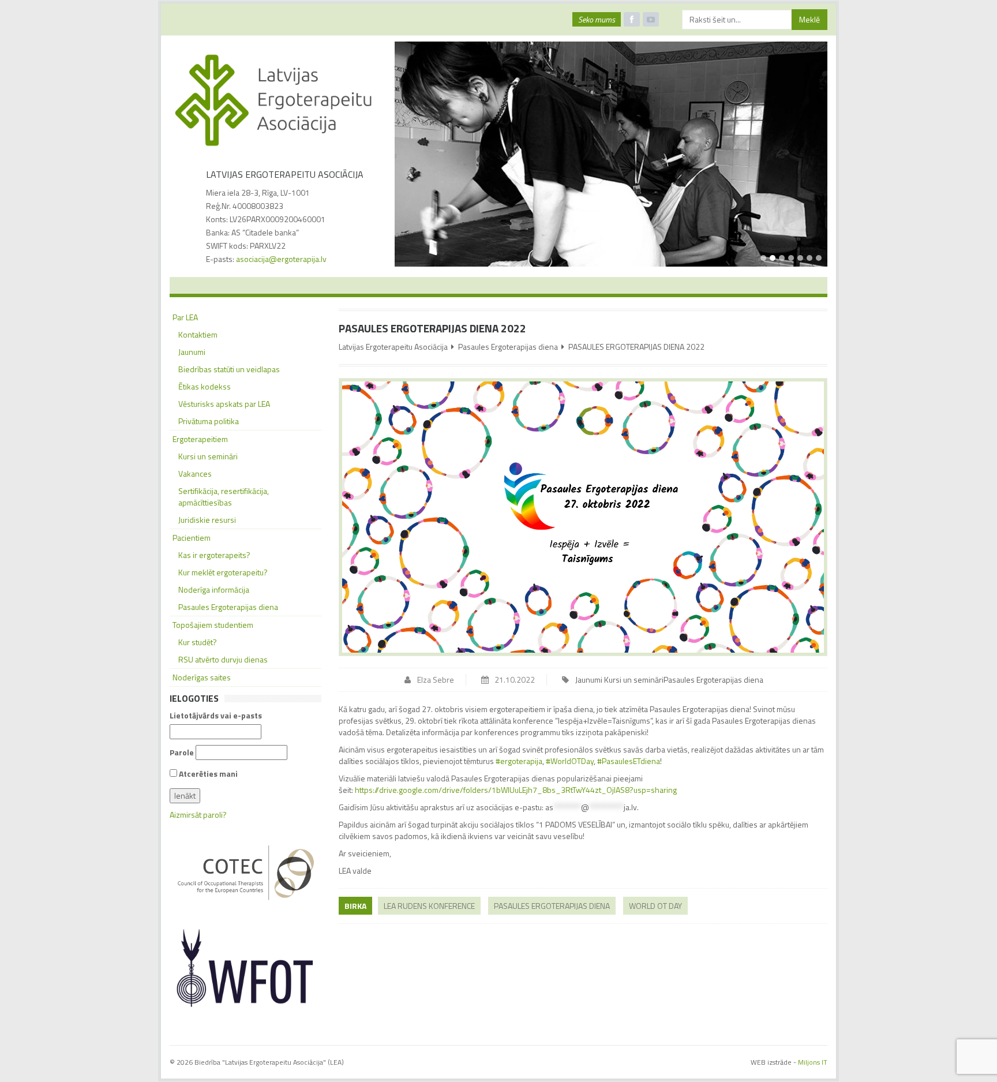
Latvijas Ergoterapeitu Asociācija (393, 346)
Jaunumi (588, 679)
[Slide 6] (809, 258)
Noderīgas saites (202, 677)
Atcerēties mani (207, 773)
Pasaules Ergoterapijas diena (508, 346)
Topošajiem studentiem (213, 625)
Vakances (195, 473)
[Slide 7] (819, 258)
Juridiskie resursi (207, 520)
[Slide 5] (800, 258)
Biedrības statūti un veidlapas (229, 369)
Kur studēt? (197, 642)
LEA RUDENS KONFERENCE (429, 906)
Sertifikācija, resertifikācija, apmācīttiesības (223, 496)
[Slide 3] (782, 258)
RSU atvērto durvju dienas (223, 659)
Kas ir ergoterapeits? (214, 555)
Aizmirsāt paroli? (198, 814)
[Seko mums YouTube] (651, 19)
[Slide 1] (763, 258)
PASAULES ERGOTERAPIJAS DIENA (552, 906)
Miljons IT (812, 1062)
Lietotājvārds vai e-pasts (216, 715)
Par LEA (185, 317)
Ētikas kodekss (204, 386)
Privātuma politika (208, 421)
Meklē (809, 19)
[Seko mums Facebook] (632, 19)
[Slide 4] (791, 258)
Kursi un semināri (634, 679)
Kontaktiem (198, 334)
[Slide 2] (772, 258)
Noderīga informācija (213, 589)
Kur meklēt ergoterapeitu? (223, 572)
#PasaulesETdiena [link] (628, 761)
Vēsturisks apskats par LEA (224, 404)
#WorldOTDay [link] (570, 761)
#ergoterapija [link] (519, 761)
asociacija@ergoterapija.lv (281, 259)
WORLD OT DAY (655, 906)
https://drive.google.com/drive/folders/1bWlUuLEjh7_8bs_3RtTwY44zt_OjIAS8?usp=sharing (516, 790)
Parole (182, 752)
